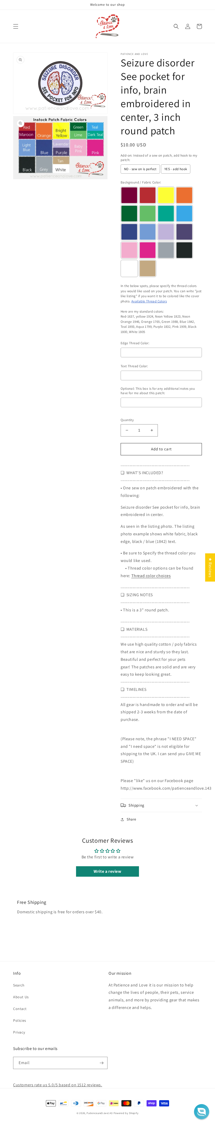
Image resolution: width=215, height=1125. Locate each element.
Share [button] (131, 819)
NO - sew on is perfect (140, 169)
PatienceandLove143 (100, 1113)
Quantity (127, 420)
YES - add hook (175, 169)
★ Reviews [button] (210, 567)
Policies (19, 1020)
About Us (21, 997)
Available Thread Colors (149, 301)
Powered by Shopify (126, 1113)
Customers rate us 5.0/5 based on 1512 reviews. (57, 1085)
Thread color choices (151, 575)
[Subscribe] (101, 1063)
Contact (19, 1008)
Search (19, 985)
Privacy (19, 1032)
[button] (16, 26)
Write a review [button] (107, 871)
